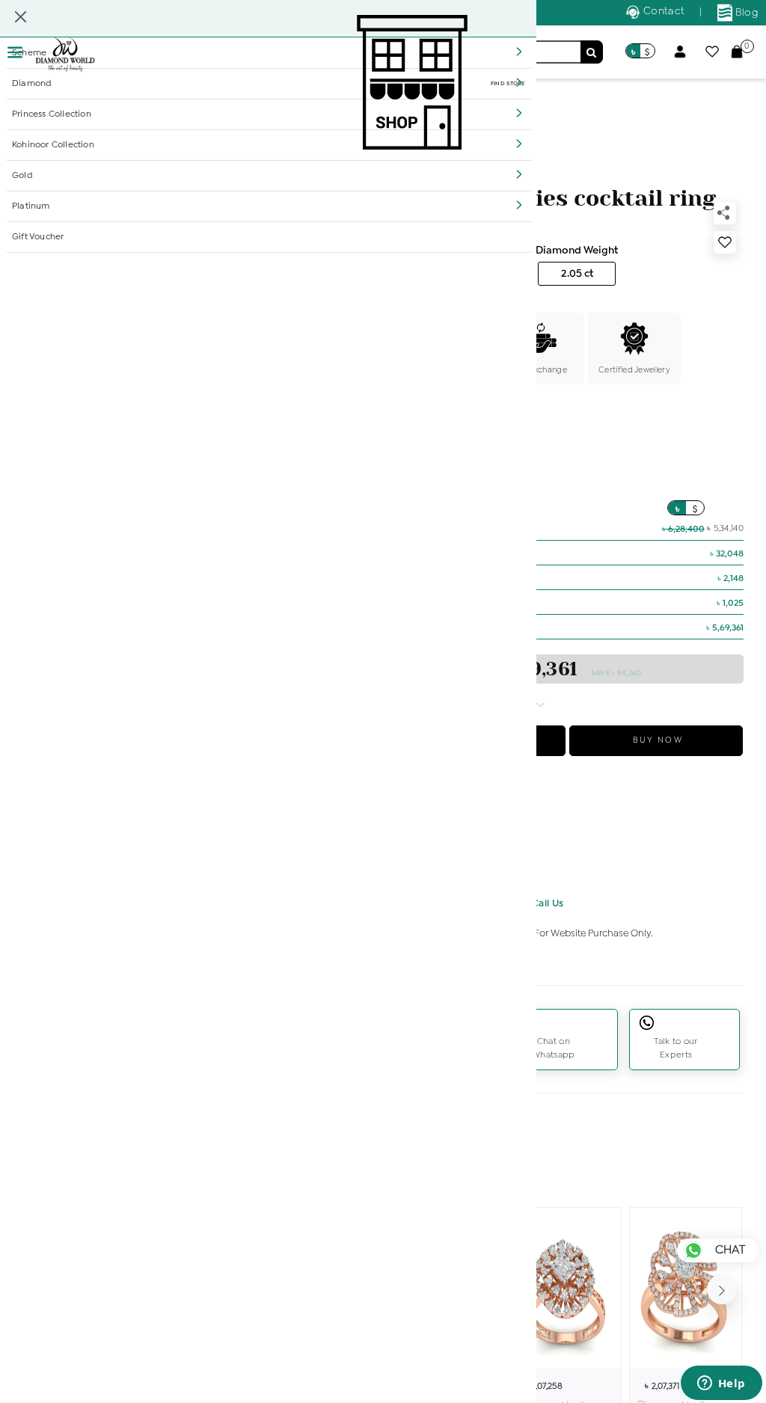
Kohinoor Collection (53, 145)
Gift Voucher (38, 237)
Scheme (29, 53)
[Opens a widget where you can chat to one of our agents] (721, 1384)
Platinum (31, 206)
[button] (519, 51)
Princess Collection (51, 114)
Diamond (32, 84)
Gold (22, 175)
